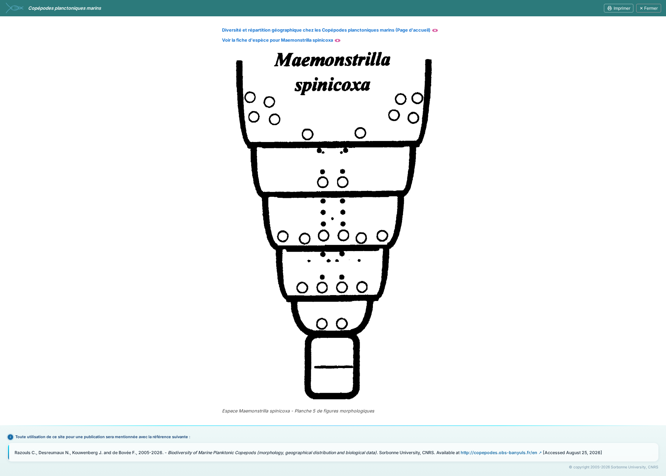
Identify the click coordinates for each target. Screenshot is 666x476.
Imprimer (622, 8)
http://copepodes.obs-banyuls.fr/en (499, 452)
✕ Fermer (649, 8)
